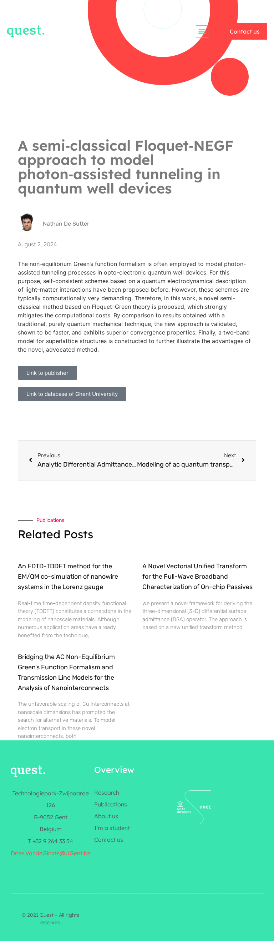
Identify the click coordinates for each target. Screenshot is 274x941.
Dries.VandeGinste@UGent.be (51, 853)
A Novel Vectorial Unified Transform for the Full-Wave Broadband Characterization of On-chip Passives (197, 576)
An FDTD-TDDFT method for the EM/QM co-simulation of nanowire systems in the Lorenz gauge (68, 576)
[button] (202, 31)
